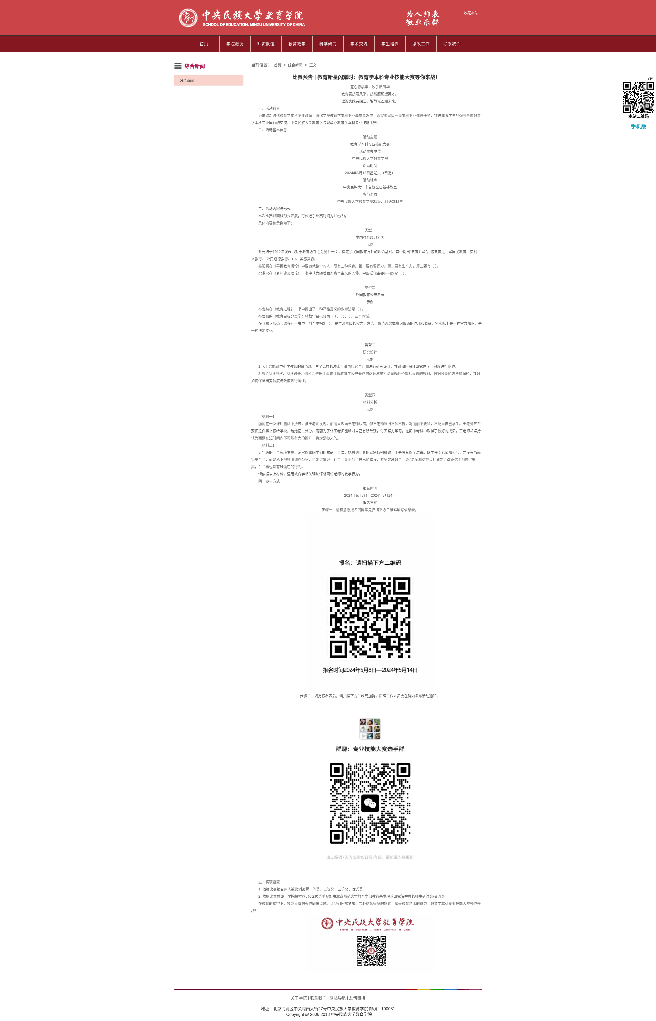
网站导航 (338, 998)
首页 (204, 44)
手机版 (638, 126)
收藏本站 (471, 13)
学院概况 (235, 44)
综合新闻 (186, 80)
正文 (312, 65)
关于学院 (299, 998)
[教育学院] (310, 27)
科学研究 (328, 44)
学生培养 (390, 44)
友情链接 (357, 998)
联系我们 (452, 44)
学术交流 (359, 44)
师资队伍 (266, 44)
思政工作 (421, 44)
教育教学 (297, 44)
